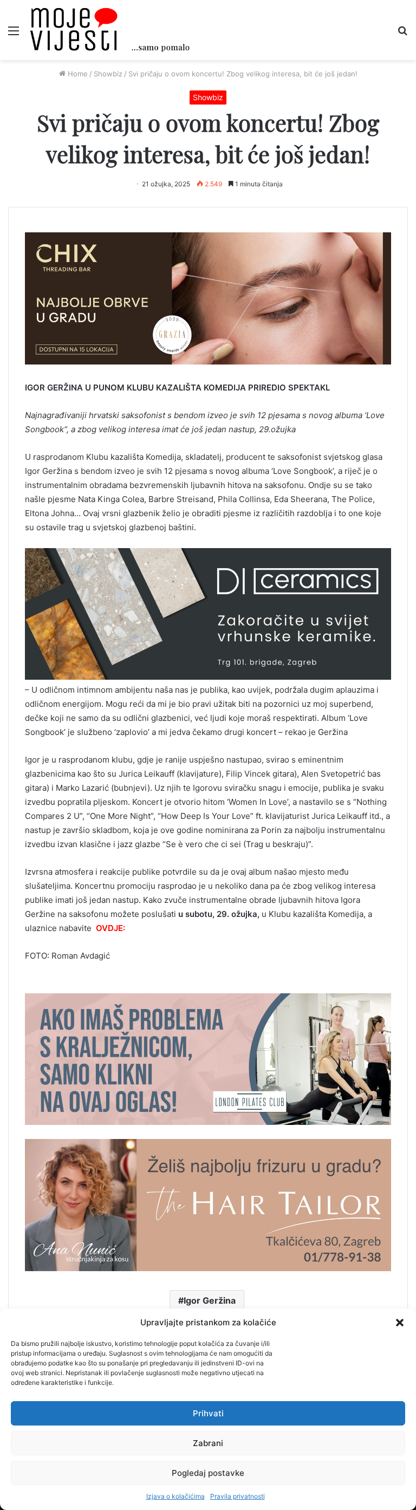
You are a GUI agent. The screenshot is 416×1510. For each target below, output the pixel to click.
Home (77, 73)
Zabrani (208, 1443)
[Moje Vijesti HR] (109, 30)
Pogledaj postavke (208, 1473)
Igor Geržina (210, 1300)
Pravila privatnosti (237, 1496)
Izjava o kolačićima (175, 1496)
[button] (399, 1322)
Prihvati (208, 1413)
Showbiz (108, 73)
